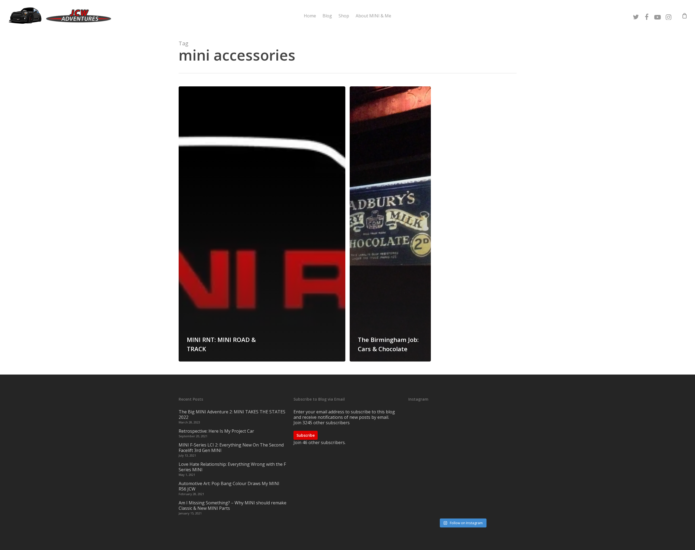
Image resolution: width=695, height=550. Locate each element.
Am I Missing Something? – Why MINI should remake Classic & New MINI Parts (232, 505)
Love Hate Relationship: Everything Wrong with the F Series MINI (232, 466)
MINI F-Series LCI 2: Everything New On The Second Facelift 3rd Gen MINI (231, 447)
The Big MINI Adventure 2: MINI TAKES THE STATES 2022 (232, 414)
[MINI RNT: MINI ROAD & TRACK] (262, 224)
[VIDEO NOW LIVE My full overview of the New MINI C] (462, 463)
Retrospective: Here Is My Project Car (216, 431)
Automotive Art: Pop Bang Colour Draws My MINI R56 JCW (229, 486)
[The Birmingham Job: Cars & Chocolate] (390, 224)
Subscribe (305, 435)
